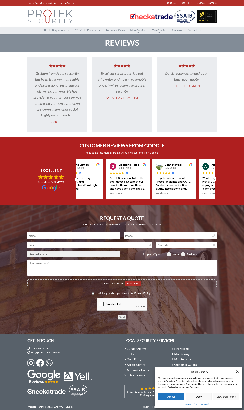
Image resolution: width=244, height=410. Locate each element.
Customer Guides (186, 364)
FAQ (191, 2)
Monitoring (182, 354)
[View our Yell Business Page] (77, 376)
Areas (182, 2)
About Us (170, 2)
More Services (138, 30)
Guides (201, 2)
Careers (212, 2)
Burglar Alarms (60, 30)
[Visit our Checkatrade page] (151, 16)
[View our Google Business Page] (43, 376)
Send (122, 317)
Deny (199, 396)
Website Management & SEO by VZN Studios (50, 406)
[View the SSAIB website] (78, 391)
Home (176, 254)
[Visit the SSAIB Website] (184, 16)
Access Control (136, 364)
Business (192, 254)
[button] (237, 371)
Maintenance (183, 359)
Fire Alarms (182, 348)
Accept (171, 396)
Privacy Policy (205, 404)
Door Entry (93, 30)
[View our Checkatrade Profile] (46, 391)
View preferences (226, 396)
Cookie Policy (191, 404)
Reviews (177, 30)
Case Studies (159, 30)
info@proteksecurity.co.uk (45, 352)
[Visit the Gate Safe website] (207, 16)
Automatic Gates (115, 30)
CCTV (78, 30)
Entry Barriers (136, 375)
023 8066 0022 (39, 348)
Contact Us (194, 30)
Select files (133, 283)
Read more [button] (87, 193)
